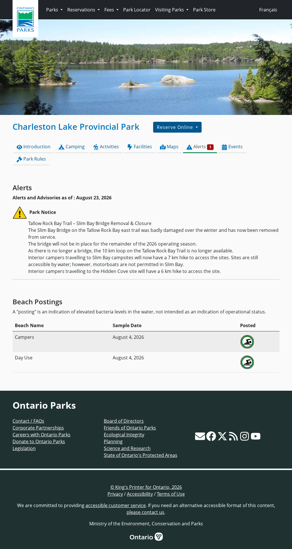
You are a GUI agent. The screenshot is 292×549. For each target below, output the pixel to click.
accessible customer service (116, 505)
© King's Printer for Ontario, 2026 (146, 487)
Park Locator (137, 10)
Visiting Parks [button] (170, 10)
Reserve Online (175, 127)
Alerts (201, 146)
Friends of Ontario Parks (130, 428)
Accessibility (140, 494)
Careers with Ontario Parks (41, 434)
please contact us (145, 512)
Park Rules (34, 159)
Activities (109, 146)
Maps (172, 146)
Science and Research (127, 448)
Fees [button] (109, 10)
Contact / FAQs (28, 421)
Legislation (24, 448)
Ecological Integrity (124, 434)
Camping (74, 146)
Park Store (204, 10)
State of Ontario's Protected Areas (140, 455)
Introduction (36, 146)
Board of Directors (124, 421)
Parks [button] (52, 10)
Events (235, 146)
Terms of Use (171, 494)
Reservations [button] (81, 10)
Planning (113, 441)
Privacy (115, 494)
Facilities (142, 146)
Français (268, 10)
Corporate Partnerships (38, 428)
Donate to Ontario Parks (39, 441)
